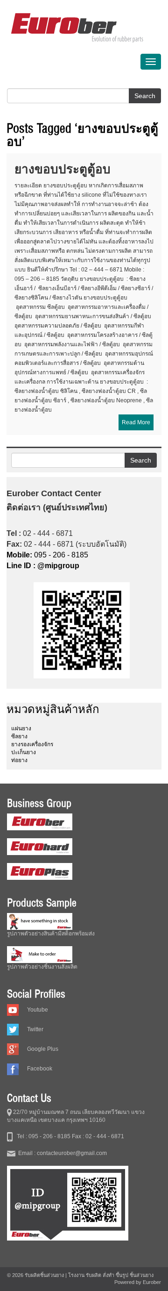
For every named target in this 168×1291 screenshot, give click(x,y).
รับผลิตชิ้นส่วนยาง (44, 1275)
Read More (136, 422)
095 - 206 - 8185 (47, 555)
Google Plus (42, 1049)
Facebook (39, 1068)
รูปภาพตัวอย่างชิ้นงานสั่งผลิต (42, 966)
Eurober (152, 1282)
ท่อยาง (19, 760)
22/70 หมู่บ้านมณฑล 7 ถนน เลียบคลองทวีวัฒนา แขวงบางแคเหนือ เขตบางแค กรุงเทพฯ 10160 (76, 1116)
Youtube (37, 1009)
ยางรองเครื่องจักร (32, 744)
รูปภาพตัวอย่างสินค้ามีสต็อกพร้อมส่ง (51, 933)
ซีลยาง (19, 736)
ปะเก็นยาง (23, 752)
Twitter (35, 1029)
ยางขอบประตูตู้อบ (62, 169)
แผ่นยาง (21, 728)
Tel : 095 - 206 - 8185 (41, 1136)
